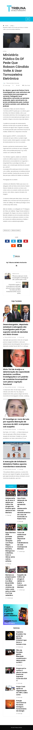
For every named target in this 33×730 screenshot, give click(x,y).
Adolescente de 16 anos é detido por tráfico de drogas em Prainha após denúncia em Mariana (10, 505)
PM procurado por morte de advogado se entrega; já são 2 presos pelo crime (20, 276)
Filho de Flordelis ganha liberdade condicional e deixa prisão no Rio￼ (21, 656)
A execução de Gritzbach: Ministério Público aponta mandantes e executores (15, 464)
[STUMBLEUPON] (13, 245)
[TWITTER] (13, 241)
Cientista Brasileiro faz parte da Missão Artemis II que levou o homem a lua (21, 638)
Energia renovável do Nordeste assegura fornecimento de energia (21, 706)
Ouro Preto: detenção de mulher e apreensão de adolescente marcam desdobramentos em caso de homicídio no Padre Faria (23, 508)
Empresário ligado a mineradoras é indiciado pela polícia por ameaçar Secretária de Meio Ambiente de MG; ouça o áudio (13, 288)
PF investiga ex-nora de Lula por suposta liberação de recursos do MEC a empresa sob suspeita (16, 423)
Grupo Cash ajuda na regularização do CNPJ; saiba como (22, 691)
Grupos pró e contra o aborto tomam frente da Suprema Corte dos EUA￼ (21, 674)
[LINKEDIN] (19, 241)
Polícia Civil (7, 230)
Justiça (4, 51)
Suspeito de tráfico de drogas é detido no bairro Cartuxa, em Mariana (21, 581)
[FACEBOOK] (7, 241)
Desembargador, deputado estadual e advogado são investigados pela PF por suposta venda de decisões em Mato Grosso (15, 329)
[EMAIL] (19, 245)
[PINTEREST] (25, 241)
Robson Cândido (16, 230)
